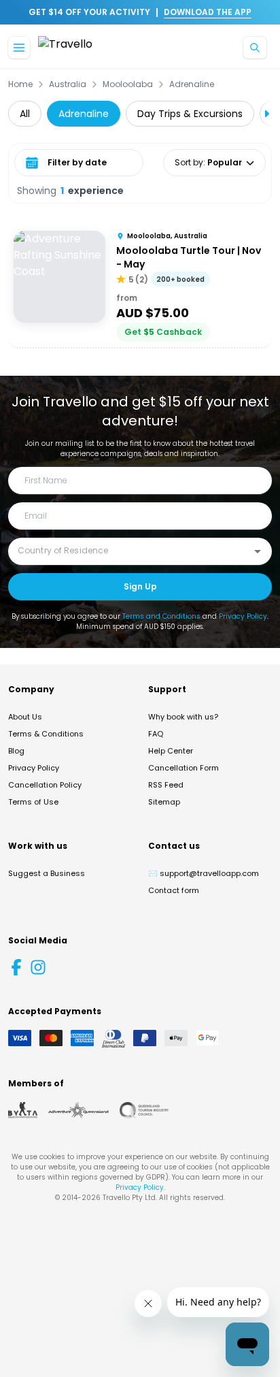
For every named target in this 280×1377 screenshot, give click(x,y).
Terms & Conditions (46, 733)
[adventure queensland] (78, 1110)
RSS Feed (165, 784)
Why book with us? (183, 716)
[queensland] (144, 1110)
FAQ (155, 733)
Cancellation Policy (45, 784)
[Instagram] (38, 967)
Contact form (173, 890)
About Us (25, 716)
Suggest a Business (46, 873)
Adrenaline (191, 84)
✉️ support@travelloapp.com (203, 873)
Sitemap (164, 801)
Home (20, 84)
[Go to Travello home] (65, 48)
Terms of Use (33, 801)
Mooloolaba (128, 84)
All (25, 113)
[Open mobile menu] (19, 48)
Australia (67, 84)
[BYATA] (22, 1110)
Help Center (170, 750)
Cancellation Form (183, 767)
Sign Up (140, 586)
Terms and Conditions (161, 616)
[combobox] (129, 551)
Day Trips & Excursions (190, 113)
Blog (16, 750)
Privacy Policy (243, 616)
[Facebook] (16, 967)
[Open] (257, 551)
